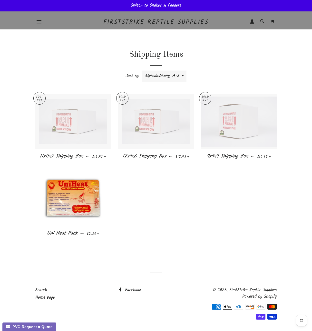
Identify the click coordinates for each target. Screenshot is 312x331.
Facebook (132, 290)
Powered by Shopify (259, 296)
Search (41, 290)
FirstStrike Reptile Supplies (155, 22)
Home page (45, 297)
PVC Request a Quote (31, 327)
